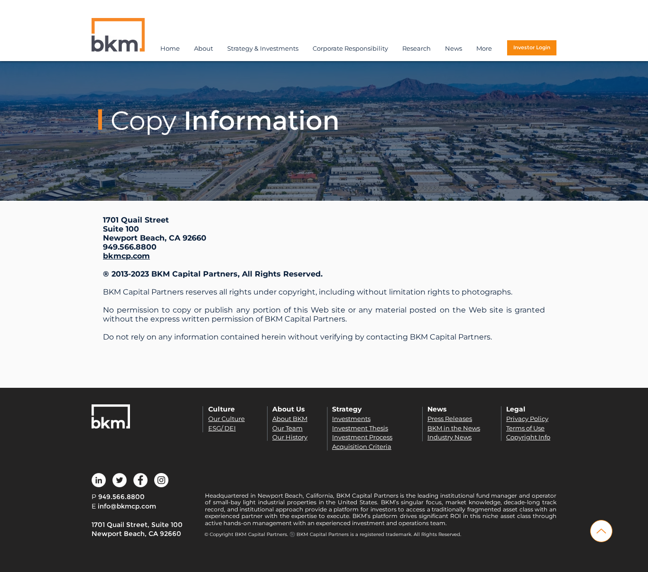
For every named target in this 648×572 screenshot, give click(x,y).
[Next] (586, 131)
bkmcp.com (126, 255)
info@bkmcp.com (127, 506)
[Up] (601, 531)
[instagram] (161, 480)
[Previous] (61, 131)
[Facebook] (140, 480)
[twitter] (119, 480)
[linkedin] (99, 480)
